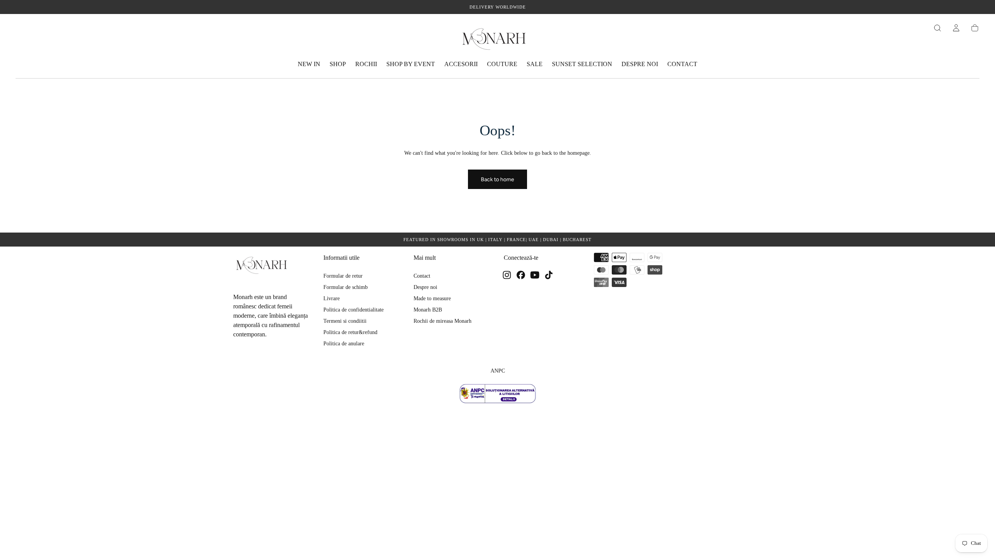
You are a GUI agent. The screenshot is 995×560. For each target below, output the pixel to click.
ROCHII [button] (366, 64)
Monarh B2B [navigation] (428, 310)
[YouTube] (535, 275)
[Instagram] (507, 275)
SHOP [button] (338, 64)
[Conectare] (956, 28)
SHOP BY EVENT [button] (410, 64)
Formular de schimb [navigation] (345, 287)
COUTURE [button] (502, 64)
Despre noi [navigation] (425, 287)
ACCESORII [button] (461, 64)
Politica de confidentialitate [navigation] (353, 310)
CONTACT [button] (682, 64)
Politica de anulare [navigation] (343, 343)
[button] (937, 28)
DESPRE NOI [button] (639, 64)
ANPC (498, 371)
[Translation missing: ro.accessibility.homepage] (497, 38)
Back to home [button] (497, 179)
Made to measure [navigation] (432, 298)
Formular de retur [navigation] (343, 276)
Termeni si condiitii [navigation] (345, 321)
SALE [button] (535, 64)
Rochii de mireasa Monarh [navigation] (442, 321)
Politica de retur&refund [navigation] (350, 332)
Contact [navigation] (422, 276)
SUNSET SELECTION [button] (582, 64)
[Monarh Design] (264, 265)
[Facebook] (521, 275)
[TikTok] (549, 275)
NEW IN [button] (309, 64)
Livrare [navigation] (331, 298)
